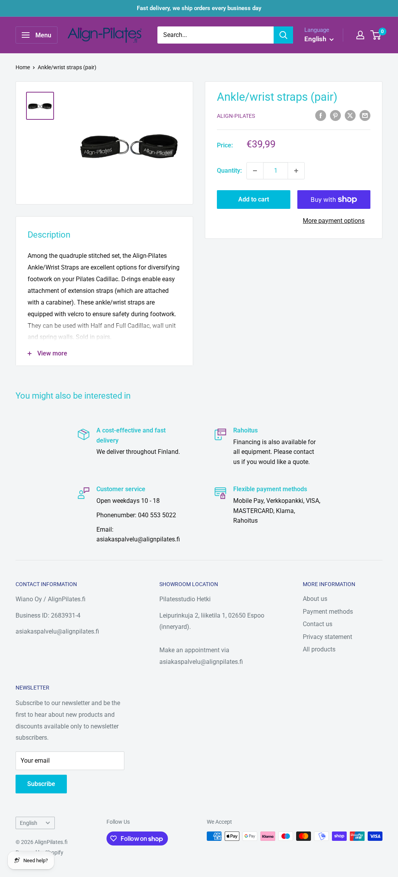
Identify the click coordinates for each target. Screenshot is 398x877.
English (28, 823)
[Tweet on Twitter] (350, 115)
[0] (376, 35)
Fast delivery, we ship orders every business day (199, 8)
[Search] (283, 35)
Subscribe (41, 784)
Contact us (317, 624)
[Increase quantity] (296, 171)
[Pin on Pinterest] (335, 115)
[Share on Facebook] (320, 115)
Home (23, 67)
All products (319, 649)
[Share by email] (365, 115)
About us (315, 598)
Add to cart (253, 199)
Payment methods (328, 611)
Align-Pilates (236, 116)
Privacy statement (327, 637)
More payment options (334, 220)
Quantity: (229, 170)
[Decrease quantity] (255, 171)
